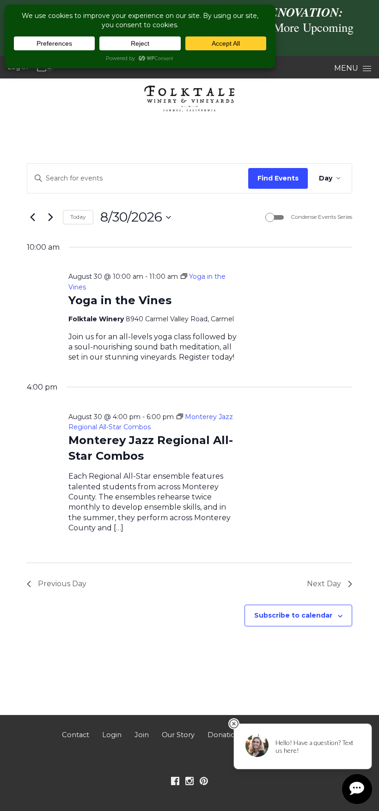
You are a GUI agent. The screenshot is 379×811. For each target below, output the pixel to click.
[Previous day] (32, 217)
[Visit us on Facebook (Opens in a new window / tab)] (175, 783)
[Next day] (50, 217)
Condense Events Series (321, 216)
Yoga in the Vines (119, 300)
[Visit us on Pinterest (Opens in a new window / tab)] (204, 783)
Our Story (178, 735)
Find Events (278, 178)
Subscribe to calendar (293, 615)
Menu (346, 68)
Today (78, 216)
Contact (75, 735)
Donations (225, 735)
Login (112, 735)
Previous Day (62, 583)
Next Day (324, 583)
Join (141, 735)
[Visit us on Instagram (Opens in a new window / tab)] (189, 783)
